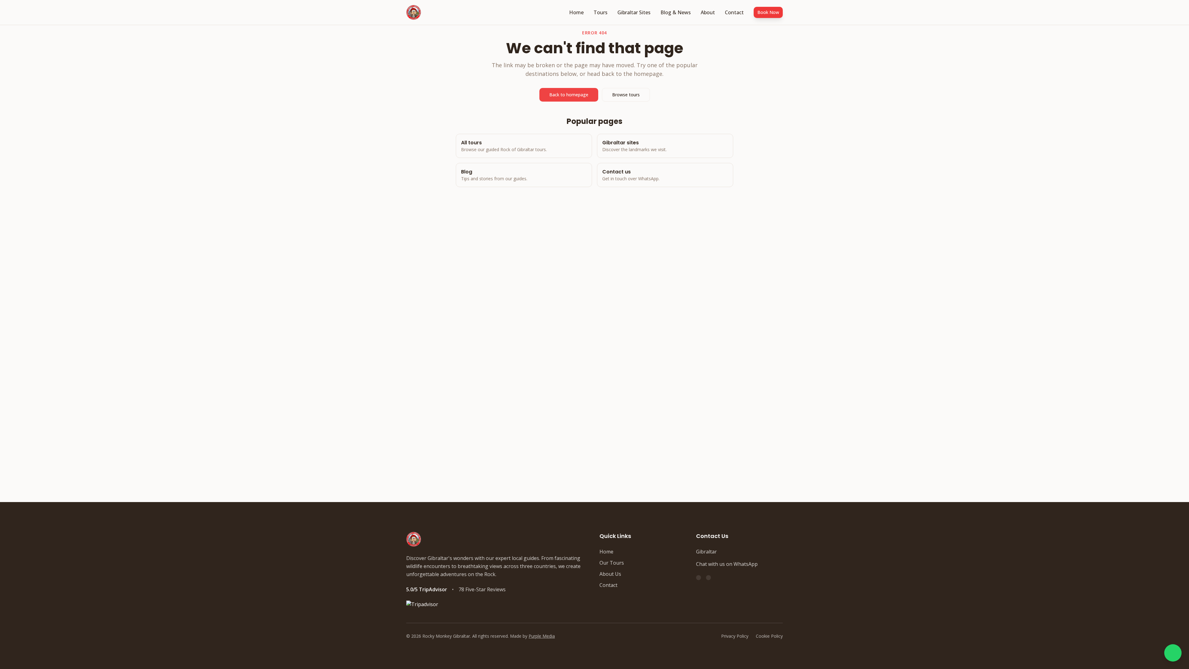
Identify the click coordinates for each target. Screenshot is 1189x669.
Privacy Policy (734, 636)
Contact (734, 12)
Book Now (768, 12)
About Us (610, 574)
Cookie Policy (769, 636)
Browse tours (626, 95)
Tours (601, 12)
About (708, 12)
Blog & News (675, 12)
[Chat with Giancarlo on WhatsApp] (1173, 653)
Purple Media (542, 636)
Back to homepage (568, 95)
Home (576, 12)
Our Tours (611, 562)
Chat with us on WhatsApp (727, 564)
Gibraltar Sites (634, 12)
